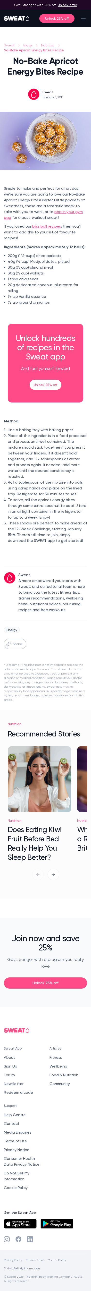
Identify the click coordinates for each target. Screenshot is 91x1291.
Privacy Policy (13, 1260)
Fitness (56, 1057)
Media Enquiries (17, 1132)
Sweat (9, 45)
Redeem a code (18, 1092)
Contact (11, 1123)
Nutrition (48, 45)
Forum (9, 1075)
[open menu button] (83, 18)
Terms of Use (15, 1141)
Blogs (27, 45)
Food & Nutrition (64, 1075)
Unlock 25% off (57, 18)
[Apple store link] (20, 1224)
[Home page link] (17, 18)
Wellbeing (58, 1066)
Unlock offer (67, 5)
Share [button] (17, 644)
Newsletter (14, 1083)
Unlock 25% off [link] (45, 385)
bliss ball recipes (46, 226)
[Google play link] (57, 1224)
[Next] (53, 874)
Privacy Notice (16, 1149)
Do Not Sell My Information (22, 1268)
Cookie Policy (16, 1187)
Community (60, 1083)
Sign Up (10, 1066)
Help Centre (15, 1114)
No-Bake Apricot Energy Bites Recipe (34, 50)
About (9, 1057)
